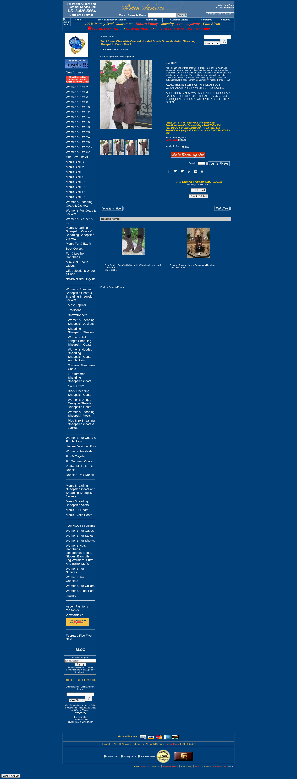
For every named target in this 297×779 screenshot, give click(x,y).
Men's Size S (75, 162)
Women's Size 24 (78, 137)
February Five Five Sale (79, 637)
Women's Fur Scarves (75, 570)
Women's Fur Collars (80, 586)
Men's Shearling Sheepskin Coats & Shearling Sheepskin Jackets (80, 233)
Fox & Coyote (75, 456)
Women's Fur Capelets (75, 579)
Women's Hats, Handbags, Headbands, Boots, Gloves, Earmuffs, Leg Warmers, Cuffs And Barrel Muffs (79, 554)
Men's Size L (74, 172)
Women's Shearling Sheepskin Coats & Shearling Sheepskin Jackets (80, 295)
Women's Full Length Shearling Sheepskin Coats (79, 341)
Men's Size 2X (75, 182)
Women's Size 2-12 (79, 147)
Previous (112, 208)
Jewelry (71, 596)
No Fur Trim (76, 386)
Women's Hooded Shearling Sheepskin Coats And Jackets (80, 355)
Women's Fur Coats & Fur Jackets (81, 439)
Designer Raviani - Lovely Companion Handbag (192, 265)
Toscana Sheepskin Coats (81, 367)
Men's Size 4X (75, 192)
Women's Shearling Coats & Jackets (79, 203)
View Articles (74, 615)
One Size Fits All (77, 157)
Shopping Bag (215, 14)
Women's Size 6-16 (79, 152)
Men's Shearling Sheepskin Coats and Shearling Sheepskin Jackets (80, 491)
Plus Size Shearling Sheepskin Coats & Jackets (81, 424)
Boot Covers (74, 248)
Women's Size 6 (77, 97)
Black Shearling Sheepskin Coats (79, 392)
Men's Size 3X (75, 187)
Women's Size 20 (78, 132)
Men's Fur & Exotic (79, 243)
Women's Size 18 (78, 127)
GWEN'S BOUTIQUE (80, 279)
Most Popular (77, 305)
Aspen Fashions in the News (78, 608)
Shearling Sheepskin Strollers (81, 330)
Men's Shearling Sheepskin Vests (77, 503)
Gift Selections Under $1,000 (80, 272)
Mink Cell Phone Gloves (77, 263)
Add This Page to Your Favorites (225, 6)
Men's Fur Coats (77, 510)
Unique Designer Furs (81, 446)
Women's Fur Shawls (80, 540)
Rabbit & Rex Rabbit (80, 475)
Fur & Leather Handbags (75, 255)
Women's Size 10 (78, 107)
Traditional (75, 310)
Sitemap (230, 766)
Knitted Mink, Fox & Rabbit (79, 468)
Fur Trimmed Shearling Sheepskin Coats (79, 377)
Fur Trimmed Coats (79, 461)
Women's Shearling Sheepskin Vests (81, 413)
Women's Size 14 (78, 117)
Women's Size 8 (77, 102)
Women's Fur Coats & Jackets (81, 212)
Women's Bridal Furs (80, 591)
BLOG (80, 650)
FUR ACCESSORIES (80, 525)
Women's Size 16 (78, 122)
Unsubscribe (80, 672)
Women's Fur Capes (80, 530)
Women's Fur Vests (79, 451)
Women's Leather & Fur (79, 220)
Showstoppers (77, 315)
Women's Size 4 (77, 92)
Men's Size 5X (75, 197)
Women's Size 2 (77, 87)
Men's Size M (75, 167)
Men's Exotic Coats (79, 515)
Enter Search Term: (133, 15)
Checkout (227, 14)
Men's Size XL (75, 177)
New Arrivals (74, 72)
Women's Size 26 (78, 142)
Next (222, 208)
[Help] (88, 700)
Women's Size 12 (78, 112)
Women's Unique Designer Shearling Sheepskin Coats (81, 403)
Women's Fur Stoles (80, 535)
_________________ (80, 284)
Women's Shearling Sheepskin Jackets (81, 321)
